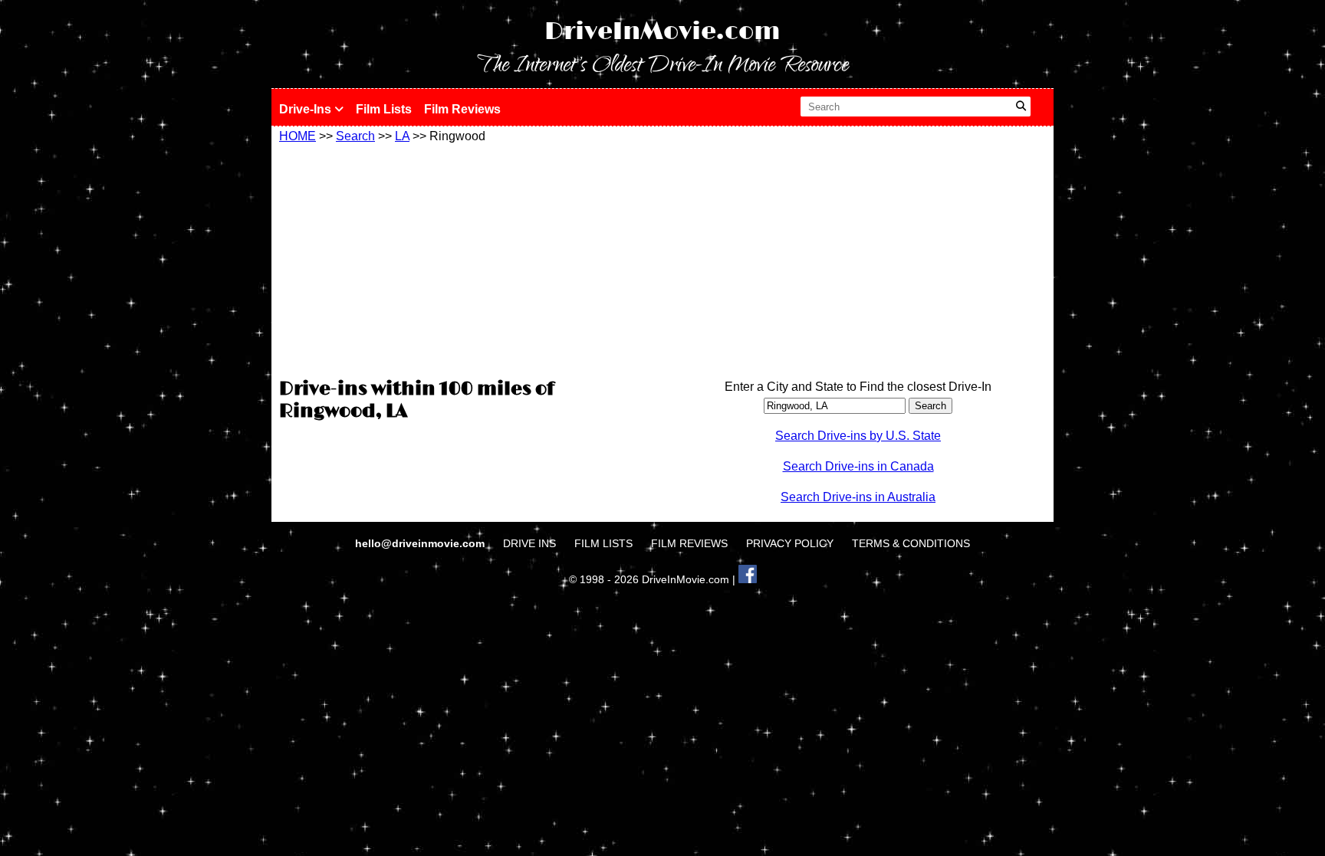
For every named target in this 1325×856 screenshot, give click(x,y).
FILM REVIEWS (689, 543)
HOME (297, 136)
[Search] (1021, 106)
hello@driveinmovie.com (421, 543)
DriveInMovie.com (662, 32)
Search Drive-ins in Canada (858, 466)
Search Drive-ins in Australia (858, 496)
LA (402, 136)
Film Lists (384, 109)
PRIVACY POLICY (789, 543)
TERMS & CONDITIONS (911, 543)
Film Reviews (462, 109)
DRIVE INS (529, 543)
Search (355, 136)
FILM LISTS (603, 543)
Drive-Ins (306, 109)
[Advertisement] (467, 258)
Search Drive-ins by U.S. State (858, 435)
